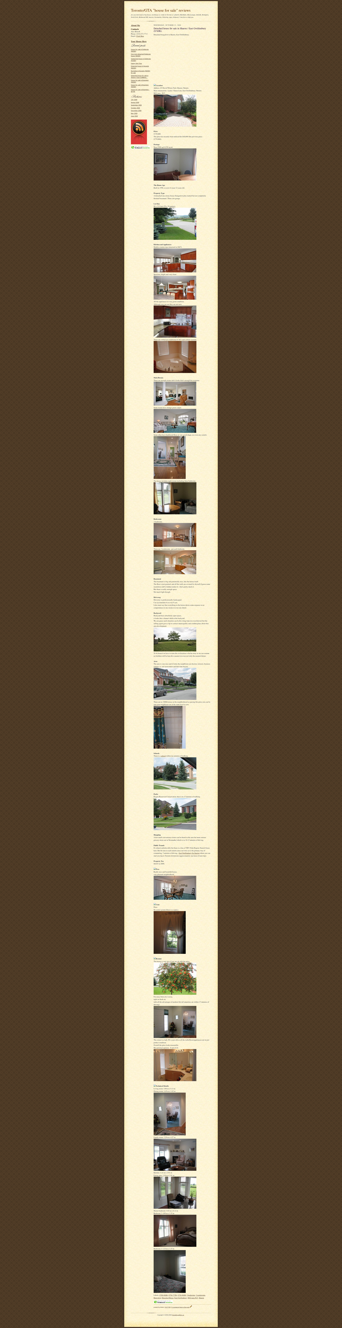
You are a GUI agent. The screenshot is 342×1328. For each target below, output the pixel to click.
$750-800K (182, 1295)
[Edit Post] (191, 1307)
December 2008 (136, 110)
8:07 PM (167, 1307)
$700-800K (163, 1295)
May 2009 (134, 113)
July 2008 (134, 99)
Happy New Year (136, 63)
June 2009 (134, 116)
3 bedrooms (191, 1295)
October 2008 (135, 108)
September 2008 (136, 105)
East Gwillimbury (180, 1298)
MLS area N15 (193, 1298)
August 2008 (135, 102)
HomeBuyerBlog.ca (178, 1315)
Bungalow (157, 1298)
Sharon (201, 1298)
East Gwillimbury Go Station (189, 853)
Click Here (140, 36)
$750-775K (172, 1295)
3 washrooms (200, 1295)
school (163, 756)
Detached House (168, 1298)
